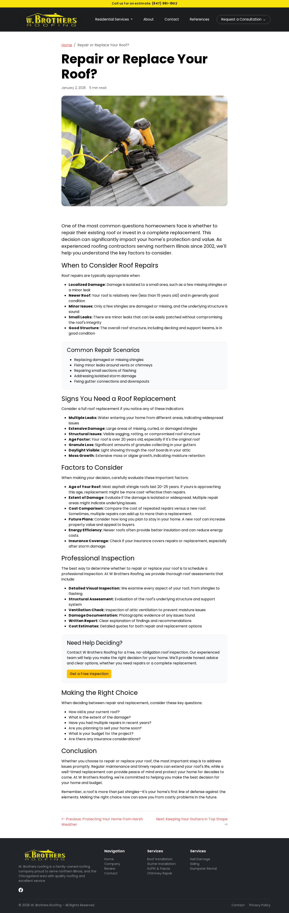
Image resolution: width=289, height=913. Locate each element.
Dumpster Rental (203, 868)
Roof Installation (159, 859)
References (199, 19)
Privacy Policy (259, 905)
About (148, 19)
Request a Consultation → (243, 19)
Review (109, 868)
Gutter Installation (161, 864)
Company (112, 864)
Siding (194, 864)
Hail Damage (200, 859)
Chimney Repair (159, 873)
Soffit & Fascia (158, 868)
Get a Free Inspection (89, 673)
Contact (172, 19)
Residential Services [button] (112, 19)
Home (66, 45)
